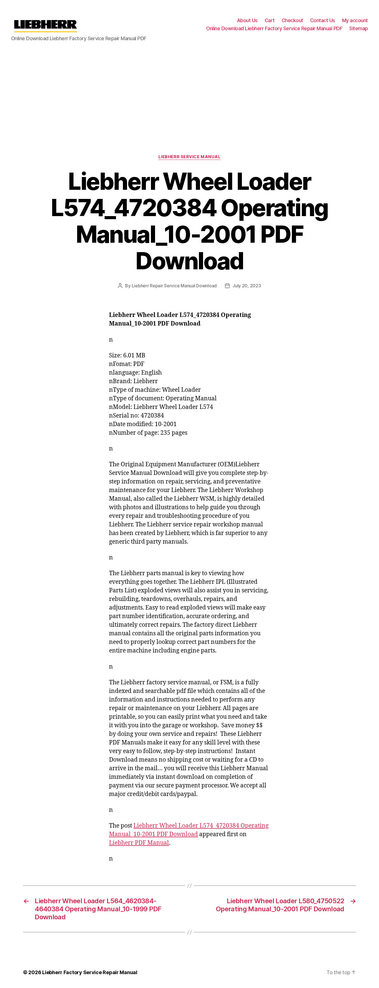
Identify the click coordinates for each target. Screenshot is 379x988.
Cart (270, 20)
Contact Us (322, 20)
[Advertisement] (189, 90)
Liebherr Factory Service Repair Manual (89, 972)
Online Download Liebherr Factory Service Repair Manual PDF (274, 28)
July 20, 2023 (247, 285)
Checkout (292, 20)
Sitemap (358, 28)
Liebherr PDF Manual (139, 843)
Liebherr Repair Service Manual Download (174, 285)
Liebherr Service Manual (189, 156)
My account (355, 20)
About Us (247, 20)
